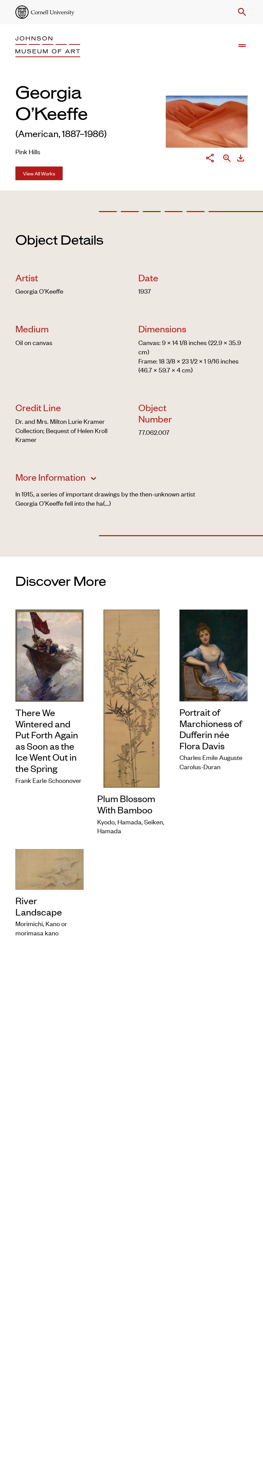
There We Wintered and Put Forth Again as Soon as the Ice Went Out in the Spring (46, 740)
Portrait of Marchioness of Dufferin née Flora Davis (210, 728)
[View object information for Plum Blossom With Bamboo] (131, 697)
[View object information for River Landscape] (49, 868)
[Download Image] (241, 159)
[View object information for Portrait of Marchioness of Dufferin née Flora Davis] (213, 654)
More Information (51, 477)
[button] (241, 12)
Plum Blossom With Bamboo (126, 804)
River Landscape (38, 906)
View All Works (39, 173)
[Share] (210, 159)
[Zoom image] (227, 158)
